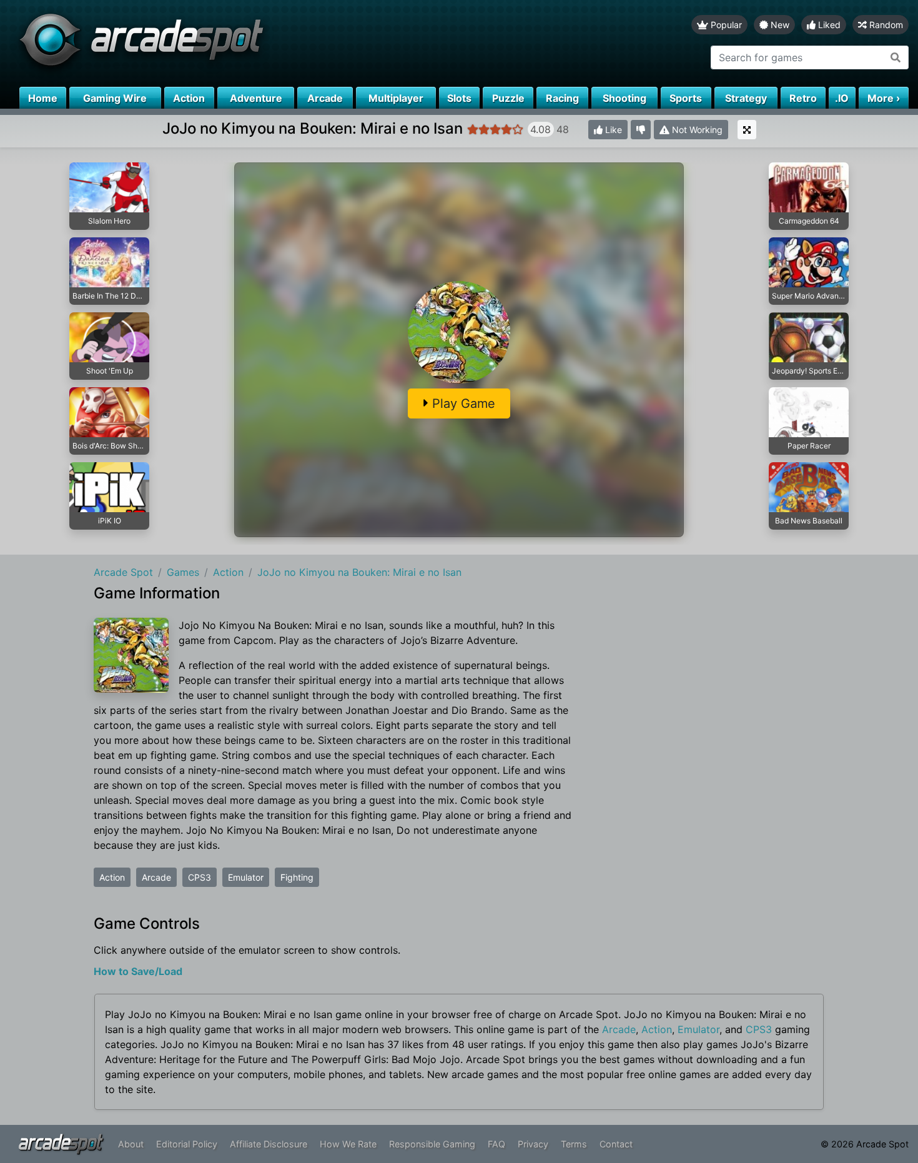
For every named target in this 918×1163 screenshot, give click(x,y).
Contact (616, 1144)
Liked (828, 24)
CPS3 (199, 877)
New (778, 24)
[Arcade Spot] (229, 43)
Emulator (246, 877)
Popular (725, 24)
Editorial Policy (186, 1144)
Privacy (533, 1144)
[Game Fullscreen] (747, 129)
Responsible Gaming (432, 1144)
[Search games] (896, 57)
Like (612, 129)
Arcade (156, 877)
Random (885, 24)
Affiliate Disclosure (268, 1144)
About (131, 1144)
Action (112, 877)
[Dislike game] (641, 129)
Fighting (296, 877)
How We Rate (348, 1144)
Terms (574, 1144)
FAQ (496, 1144)
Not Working (696, 129)
